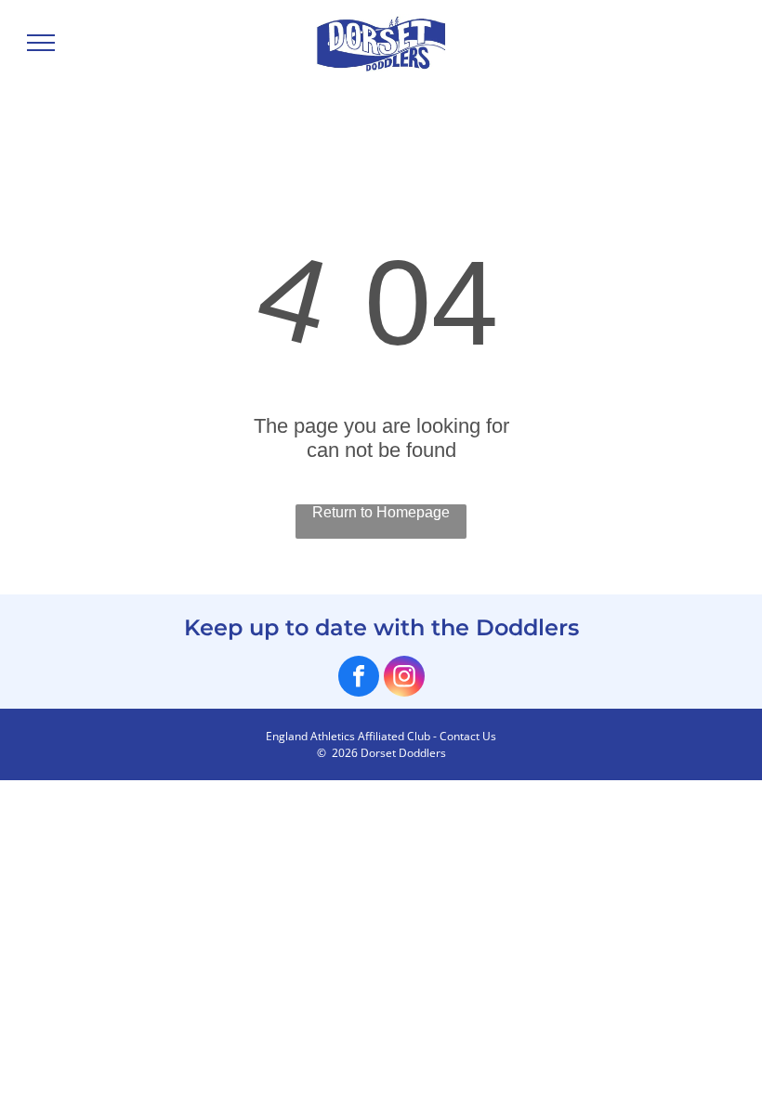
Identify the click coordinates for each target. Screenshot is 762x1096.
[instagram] (404, 678)
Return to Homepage (381, 512)
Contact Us (468, 736)
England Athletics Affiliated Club (348, 736)
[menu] (41, 43)
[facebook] (358, 678)
